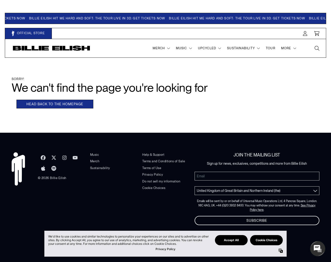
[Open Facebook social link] (43, 157)
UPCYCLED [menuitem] (207, 48)
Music (94, 154)
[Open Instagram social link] (64, 157)
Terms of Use (151, 168)
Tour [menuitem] (270, 48)
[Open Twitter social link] (53, 157)
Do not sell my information (161, 181)
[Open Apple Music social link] (43, 168)
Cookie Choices (153, 188)
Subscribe (256, 220)
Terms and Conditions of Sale (163, 161)
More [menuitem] (286, 48)
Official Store (30, 33)
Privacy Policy (152, 174)
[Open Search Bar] (316, 48)
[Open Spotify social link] (53, 168)
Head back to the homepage (54, 104)
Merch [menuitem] (159, 48)
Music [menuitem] (181, 48)
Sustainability (100, 168)
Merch (95, 161)
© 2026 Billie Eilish (52, 178)
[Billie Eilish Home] (51, 48)
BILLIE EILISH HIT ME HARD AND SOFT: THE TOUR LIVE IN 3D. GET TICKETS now (95, 18)
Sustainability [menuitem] (241, 48)
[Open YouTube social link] (75, 157)
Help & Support (153, 154)
